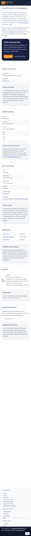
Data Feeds (8, 56)
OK (27, 533)
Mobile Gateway (9, 237)
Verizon (7, 81)
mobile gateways (24, 22)
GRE (20, 28)
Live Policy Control (20, 56)
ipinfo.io (23, 199)
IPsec (14, 28)
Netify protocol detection (17, 32)
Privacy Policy (20, 530)
